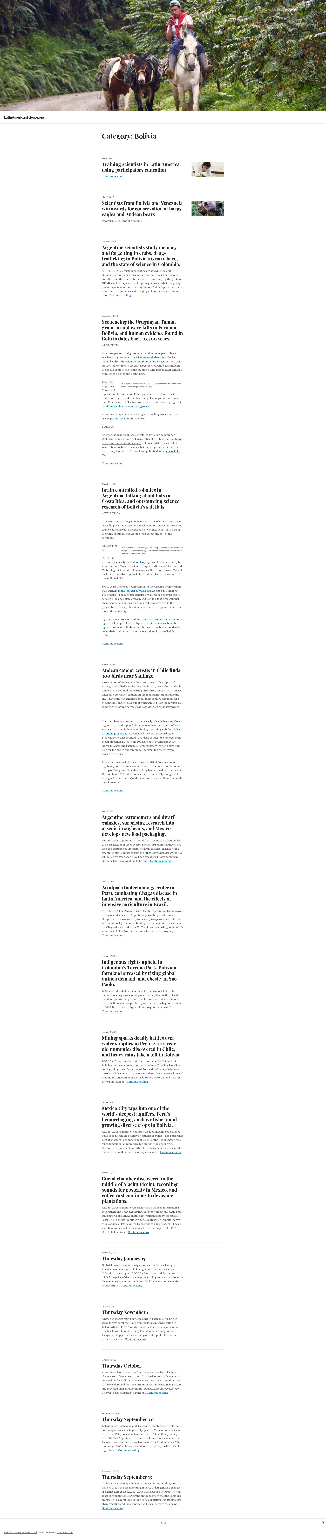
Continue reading (112, 176)
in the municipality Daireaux (135, 590)
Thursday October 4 (123, 1365)
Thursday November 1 (125, 1312)
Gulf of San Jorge (140, 562)
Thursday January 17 (123, 1258)
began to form (133, 521)
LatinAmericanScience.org (24, 117)
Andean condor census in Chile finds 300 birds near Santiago (141, 673)
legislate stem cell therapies (149, 357)
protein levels (118, 418)
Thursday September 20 (128, 1419)
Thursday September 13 (127, 1477)
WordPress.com (65, 1532)
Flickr (149, 386)
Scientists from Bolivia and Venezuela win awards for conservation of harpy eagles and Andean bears (142, 208)
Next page (322, 1523)
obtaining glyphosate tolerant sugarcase (125, 406)
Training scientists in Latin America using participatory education (141, 167)
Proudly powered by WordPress (20, 1532)
